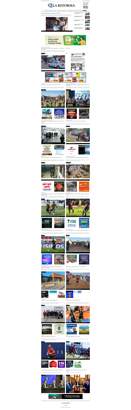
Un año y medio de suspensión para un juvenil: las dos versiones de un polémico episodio (52, 194)
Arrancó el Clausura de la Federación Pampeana (49, 300)
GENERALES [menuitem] (51, 10)
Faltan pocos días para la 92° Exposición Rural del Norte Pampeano (77, 157)
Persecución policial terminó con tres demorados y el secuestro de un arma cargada (52, 49)
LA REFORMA (65, 403)
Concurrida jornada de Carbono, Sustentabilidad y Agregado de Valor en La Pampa (77, 85)
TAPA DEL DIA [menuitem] (85, 10)
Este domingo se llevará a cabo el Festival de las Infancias (51, 84)
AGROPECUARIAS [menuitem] (69, 10)
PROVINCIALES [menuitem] (47, 10)
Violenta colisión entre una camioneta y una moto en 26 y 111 (76, 121)
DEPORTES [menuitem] (54, 10)
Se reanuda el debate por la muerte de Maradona (51, 13)
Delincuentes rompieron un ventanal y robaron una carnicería (51, 157)
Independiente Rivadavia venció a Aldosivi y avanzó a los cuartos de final (77, 194)
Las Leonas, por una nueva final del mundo (73, 300)
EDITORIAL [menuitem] (77, 10)
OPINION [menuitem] (81, 10)
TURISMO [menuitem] (74, 10)
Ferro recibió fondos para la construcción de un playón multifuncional (77, 230)
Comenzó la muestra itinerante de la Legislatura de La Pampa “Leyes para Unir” (52, 121)
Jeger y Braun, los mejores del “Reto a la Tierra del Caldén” (76, 266)
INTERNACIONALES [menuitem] (63, 10)
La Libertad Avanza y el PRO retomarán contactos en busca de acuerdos (76, 370)
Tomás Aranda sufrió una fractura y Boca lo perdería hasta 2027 (51, 230)
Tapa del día (68, 48)
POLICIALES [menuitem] (58, 10)
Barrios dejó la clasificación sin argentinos (48, 336)
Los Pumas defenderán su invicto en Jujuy (73, 336)
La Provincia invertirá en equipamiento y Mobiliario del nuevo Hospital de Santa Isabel (51, 267)
